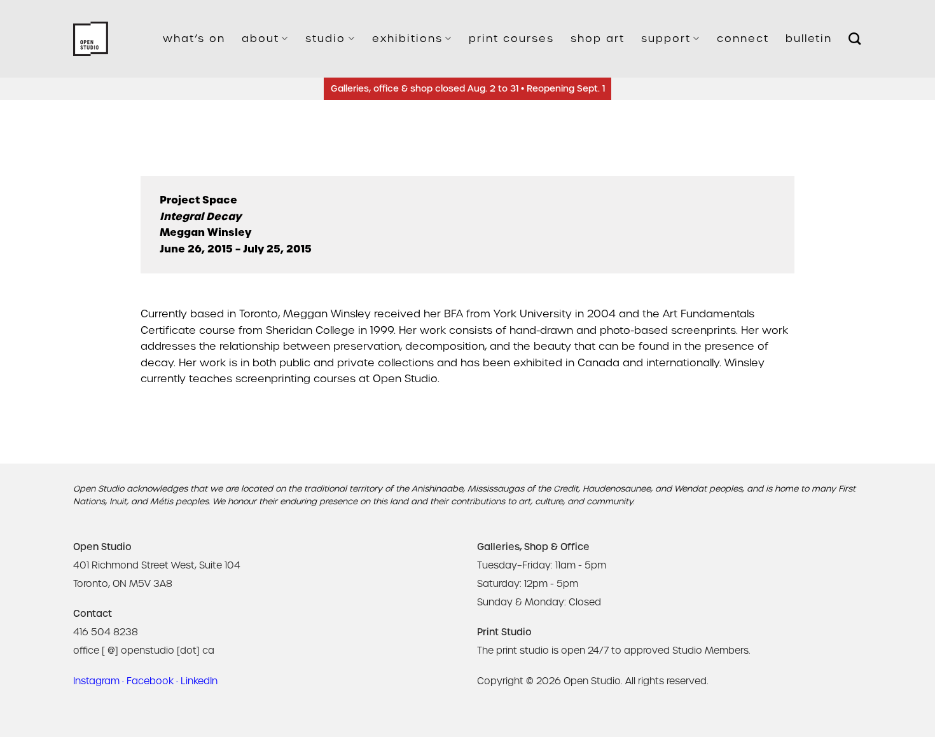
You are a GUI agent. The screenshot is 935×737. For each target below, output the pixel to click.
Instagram (96, 681)
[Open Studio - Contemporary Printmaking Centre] (90, 39)
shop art (598, 38)
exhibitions (407, 38)
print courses (511, 38)
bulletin (809, 38)
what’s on (194, 38)
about (260, 38)
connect (743, 38)
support (666, 38)
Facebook (150, 681)
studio (325, 38)
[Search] (855, 38)
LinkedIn (199, 681)
